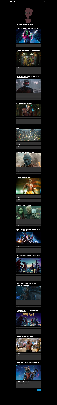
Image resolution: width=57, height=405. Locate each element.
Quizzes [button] (34, 1)
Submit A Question (44, 1)
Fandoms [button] (39, 1)
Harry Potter (11, 400)
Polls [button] (36, 1)
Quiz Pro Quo (12, 1)
